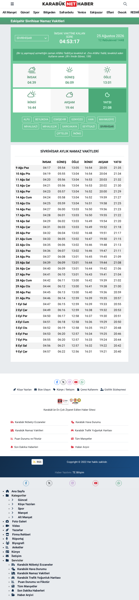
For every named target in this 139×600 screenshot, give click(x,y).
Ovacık (122, 12)
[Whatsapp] (82, 382)
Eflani (110, 12)
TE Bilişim (78, 472)
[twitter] (49, 483)
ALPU (27, 119)
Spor (36, 12)
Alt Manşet (9, 12)
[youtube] (95, 483)
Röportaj (17, 538)
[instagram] (72, 483)
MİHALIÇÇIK (50, 126)
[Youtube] (76, 382)
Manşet (22, 512)
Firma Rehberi (21, 534)
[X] (63, 382)
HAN (91, 119)
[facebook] (26, 483)
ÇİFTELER (62, 133)
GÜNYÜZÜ (77, 119)
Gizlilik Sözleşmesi (115, 389)
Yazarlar (17, 530)
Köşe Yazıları (24, 389)
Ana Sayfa (18, 491)
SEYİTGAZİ (88, 126)
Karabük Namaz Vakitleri (29, 430)
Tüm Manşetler (83, 438)
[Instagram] (69, 382)
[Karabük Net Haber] (68, 4)
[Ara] (125, 4)
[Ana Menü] (12, 4)
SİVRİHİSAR (107, 126)
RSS (38, 461)
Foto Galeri (19, 521)
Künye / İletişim (65, 389)
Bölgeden (49, 12)
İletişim (17, 556)
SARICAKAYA (69, 126)
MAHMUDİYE (106, 119)
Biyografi (18, 543)
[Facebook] (57, 382)
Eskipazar (96, 12)
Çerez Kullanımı (89, 389)
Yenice (81, 12)
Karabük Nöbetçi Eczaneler (30, 422)
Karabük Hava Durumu (88, 422)
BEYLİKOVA (41, 119)
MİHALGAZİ (30, 126)
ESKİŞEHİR (60, 119)
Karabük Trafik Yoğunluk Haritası (93, 430)
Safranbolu (66, 12)
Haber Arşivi (82, 447)
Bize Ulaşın (44, 389)
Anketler (17, 547)
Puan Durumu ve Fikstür (28, 438)
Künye (16, 551)
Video (16, 525)
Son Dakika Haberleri (26, 447)
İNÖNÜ (77, 133)
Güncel (25, 12)
